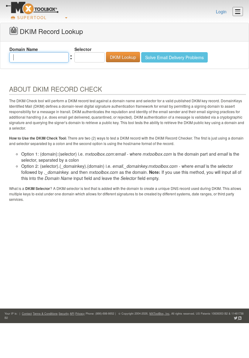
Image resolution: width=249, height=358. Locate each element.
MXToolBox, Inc (159, 314)
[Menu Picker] (238, 11)
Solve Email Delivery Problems (174, 57)
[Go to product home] (32, 8)
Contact (27, 314)
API (72, 314)
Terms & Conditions (45, 314)
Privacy (80, 314)
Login (221, 11)
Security (64, 314)
